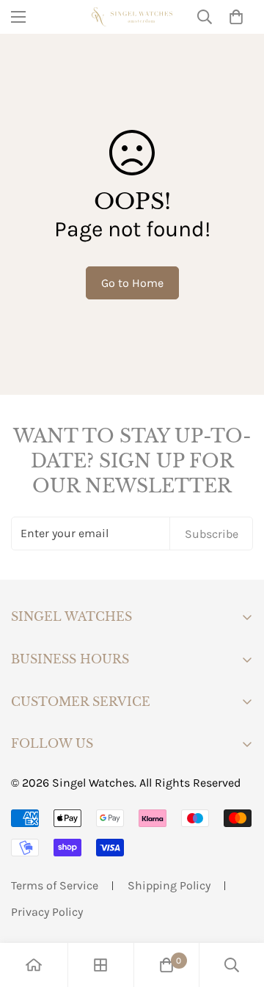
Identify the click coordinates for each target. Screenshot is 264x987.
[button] (236, 17)
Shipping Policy (169, 885)
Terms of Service (54, 885)
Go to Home (132, 283)
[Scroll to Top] (237, 909)
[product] (34, 965)
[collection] (100, 965)
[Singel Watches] (132, 16)
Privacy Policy (47, 912)
